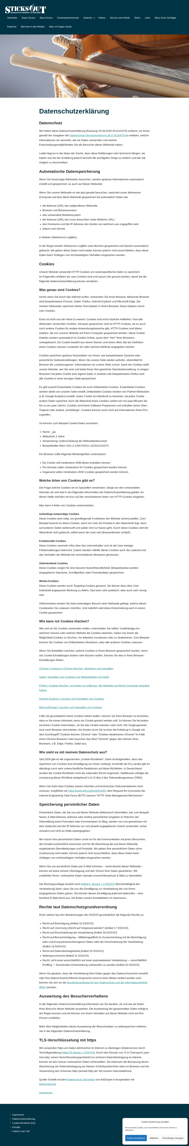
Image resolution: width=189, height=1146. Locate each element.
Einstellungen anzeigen (173, 1138)
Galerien (87, 17)
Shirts (137, 17)
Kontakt (16, 1127)
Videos (101, 17)
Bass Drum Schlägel (165, 17)
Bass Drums (46, 17)
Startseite (12, 17)
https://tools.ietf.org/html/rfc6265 (87, 790)
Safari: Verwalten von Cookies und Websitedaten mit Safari (74, 677)
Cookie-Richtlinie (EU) (23, 1123)
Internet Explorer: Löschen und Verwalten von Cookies (71, 698)
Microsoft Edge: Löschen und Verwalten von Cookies (70, 707)
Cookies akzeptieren (136, 1138)
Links (147, 17)
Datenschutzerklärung (23, 1119)
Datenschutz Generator (81, 1079)
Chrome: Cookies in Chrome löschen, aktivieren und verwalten (76, 668)
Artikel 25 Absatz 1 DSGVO (77, 1052)
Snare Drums (28, 17)
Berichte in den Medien (33, 26)
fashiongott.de (47, 1084)
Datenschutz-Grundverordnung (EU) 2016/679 (97, 135)
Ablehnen (154, 1138)
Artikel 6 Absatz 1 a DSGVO (98, 884)
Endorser (12, 26)
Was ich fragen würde (60, 26)
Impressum (45, 1092)
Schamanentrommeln (68, 17)
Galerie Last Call (21, 1131)
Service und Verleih (120, 17)
